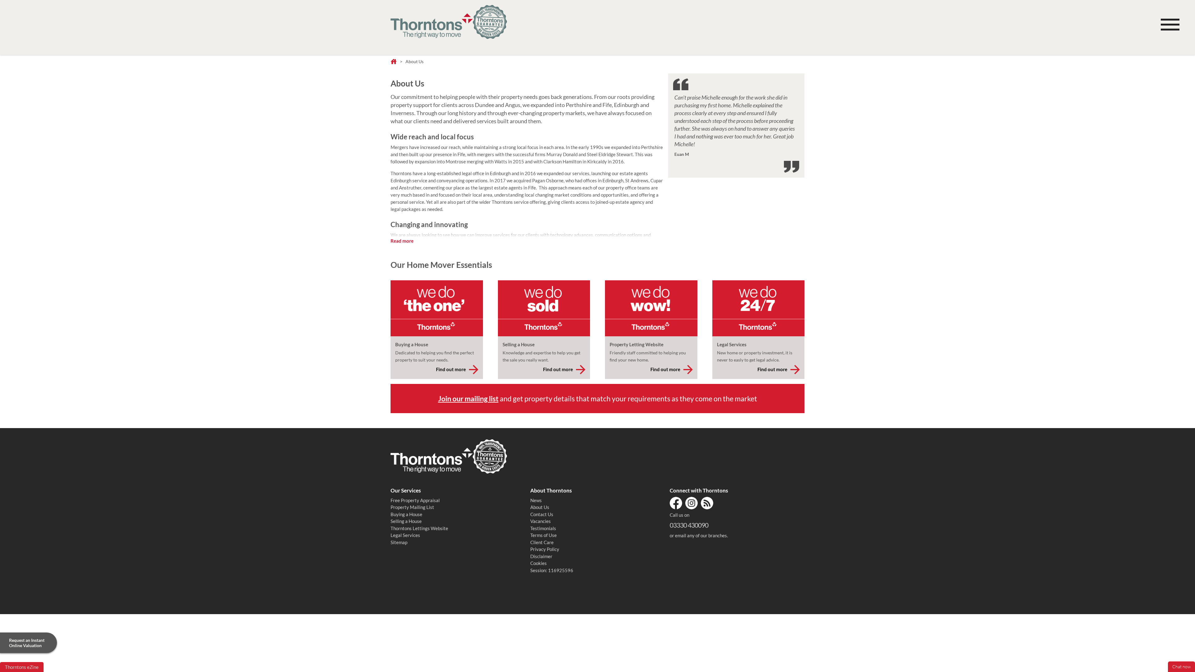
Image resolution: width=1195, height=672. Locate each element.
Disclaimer (541, 556)
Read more (402, 241)
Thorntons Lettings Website (419, 528)
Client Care (542, 542)
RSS (707, 503)
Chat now (1181, 666)
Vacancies (540, 521)
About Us (539, 507)
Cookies (538, 563)
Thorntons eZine (22, 667)
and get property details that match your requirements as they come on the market (597, 398)
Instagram (691, 503)
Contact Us (541, 514)
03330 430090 (689, 525)
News (536, 500)
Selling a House (406, 521)
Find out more (451, 369)
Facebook (676, 503)
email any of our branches (701, 535)
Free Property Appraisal (415, 500)
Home (394, 62)
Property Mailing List (412, 507)
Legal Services (405, 535)
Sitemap (399, 542)
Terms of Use (543, 535)
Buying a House (406, 514)
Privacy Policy (544, 549)
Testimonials (543, 528)
